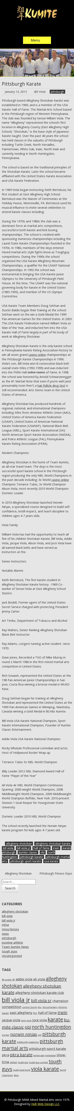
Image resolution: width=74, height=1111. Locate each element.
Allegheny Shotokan (18, 873)
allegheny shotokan (19, 844)
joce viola (39, 1020)
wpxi (16, 1075)
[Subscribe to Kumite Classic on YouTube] (49, 29)
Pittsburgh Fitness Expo (55, 873)
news (5, 934)
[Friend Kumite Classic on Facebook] (33, 29)
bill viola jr (23, 848)
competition (11, 1007)
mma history (10, 929)
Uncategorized (12, 956)
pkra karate (21, 1054)
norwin (5, 1035)
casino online (37, 355)
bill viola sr (41, 1000)
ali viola (39, 979)
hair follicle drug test (51, 386)
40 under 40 (8, 979)
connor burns (29, 1007)
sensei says (38, 1055)
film (35, 1013)
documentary (50, 1007)
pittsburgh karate (31, 857)
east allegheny (21, 1012)
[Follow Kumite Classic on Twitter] (24, 29)
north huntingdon (51, 1027)
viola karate (45, 1068)
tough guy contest (38, 1062)
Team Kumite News (15, 947)
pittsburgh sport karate (25, 861)
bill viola (8, 848)
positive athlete (12, 942)
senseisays (50, 1055)
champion (60, 1001)
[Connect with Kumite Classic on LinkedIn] (41, 29)
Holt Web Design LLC (45, 1104)
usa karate (51, 861)
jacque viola (11, 1020)
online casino (36, 372)
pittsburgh (57, 92)
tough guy (23, 1062)
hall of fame (42, 848)
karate (55, 1019)
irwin (56, 848)
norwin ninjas (23, 1034)
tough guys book (21, 1069)
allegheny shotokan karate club (39, 992)
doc (40, 1007)
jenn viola (26, 1020)
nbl (43, 852)
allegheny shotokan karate (53, 844)
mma (5, 925)
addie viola (24, 979)
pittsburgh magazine (28, 1042)
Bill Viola (40, 92)
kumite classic (28, 852)
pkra (5, 1055)
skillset (13, 1062)
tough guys (9, 951)
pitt (40, 1035)
